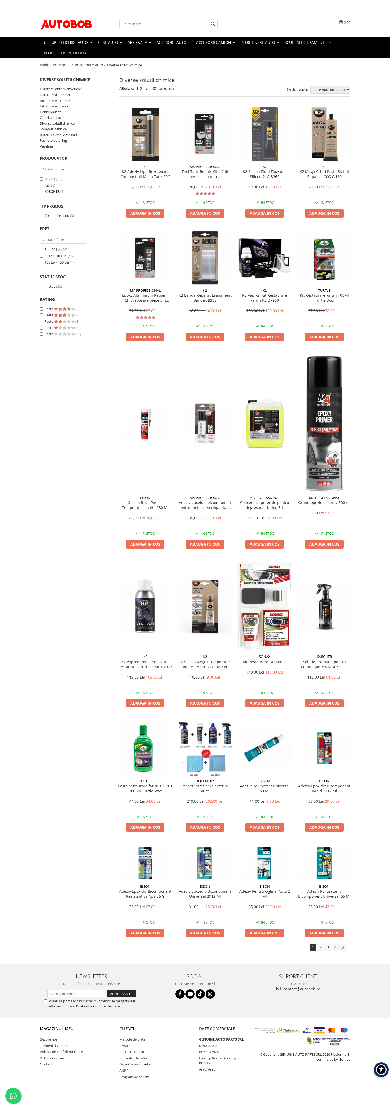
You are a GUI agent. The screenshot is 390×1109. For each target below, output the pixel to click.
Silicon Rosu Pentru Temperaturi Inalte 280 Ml (145, 505)
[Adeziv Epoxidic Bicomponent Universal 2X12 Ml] (205, 863)
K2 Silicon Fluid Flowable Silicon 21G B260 (265, 174)
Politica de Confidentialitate (98, 1006)
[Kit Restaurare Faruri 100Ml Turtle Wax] (324, 258)
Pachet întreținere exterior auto (204, 788)
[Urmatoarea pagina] (342, 947)
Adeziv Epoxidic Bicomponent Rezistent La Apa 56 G (145, 894)
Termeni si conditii (54, 1045)
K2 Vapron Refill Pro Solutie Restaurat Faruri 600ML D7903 (145, 664)
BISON (50, 178)
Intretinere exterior (55, 100)
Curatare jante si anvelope (60, 89)
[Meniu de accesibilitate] (381, 1069)
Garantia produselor (135, 1064)
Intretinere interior (54, 106)
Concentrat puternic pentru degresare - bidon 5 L (264, 505)
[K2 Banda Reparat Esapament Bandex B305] (205, 258)
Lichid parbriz (50, 112)
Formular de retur (133, 1058)
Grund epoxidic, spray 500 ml (324, 502)
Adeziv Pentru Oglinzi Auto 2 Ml (264, 894)
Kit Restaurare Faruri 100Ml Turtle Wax (324, 298)
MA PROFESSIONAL (205, 166)
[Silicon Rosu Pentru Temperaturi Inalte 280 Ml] (145, 423)
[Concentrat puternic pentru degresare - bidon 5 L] (264, 423)
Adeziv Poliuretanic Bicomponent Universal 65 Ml (324, 894)
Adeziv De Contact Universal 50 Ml (265, 788)
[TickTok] (200, 994)
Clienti (126, 1028)
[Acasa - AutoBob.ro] (66, 24)
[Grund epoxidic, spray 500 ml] (324, 424)
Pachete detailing (53, 140)
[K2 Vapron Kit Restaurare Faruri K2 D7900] (264, 258)
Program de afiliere (134, 1077)
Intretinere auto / (90, 64)
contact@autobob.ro (301, 988)
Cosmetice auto (57, 215)
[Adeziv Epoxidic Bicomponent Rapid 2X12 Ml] (324, 748)
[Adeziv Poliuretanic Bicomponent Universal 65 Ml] (324, 863)
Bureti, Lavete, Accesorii (58, 134)
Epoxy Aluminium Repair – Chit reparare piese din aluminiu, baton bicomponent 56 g (145, 298)
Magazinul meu (56, 1028)
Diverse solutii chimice (57, 123)
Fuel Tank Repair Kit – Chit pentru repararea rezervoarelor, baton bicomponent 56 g (205, 174)
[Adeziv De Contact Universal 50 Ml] (264, 748)
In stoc (50, 286)
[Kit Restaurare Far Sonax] (264, 607)
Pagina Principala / (57, 64)
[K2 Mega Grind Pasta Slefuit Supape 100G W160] (324, 134)
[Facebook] (180, 994)
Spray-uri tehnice (53, 129)
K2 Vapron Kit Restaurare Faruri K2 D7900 (264, 298)
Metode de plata (132, 1039)
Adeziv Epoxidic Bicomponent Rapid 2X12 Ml (324, 788)
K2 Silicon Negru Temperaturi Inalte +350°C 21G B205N (205, 664)
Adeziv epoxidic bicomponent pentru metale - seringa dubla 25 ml (205, 505)
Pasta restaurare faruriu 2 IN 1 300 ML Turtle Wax (145, 788)
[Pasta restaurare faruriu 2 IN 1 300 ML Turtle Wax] (145, 748)
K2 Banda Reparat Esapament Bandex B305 (205, 298)
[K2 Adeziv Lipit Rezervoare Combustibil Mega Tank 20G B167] (145, 134)
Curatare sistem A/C (55, 94)
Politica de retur (131, 1051)
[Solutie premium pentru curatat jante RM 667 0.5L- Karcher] (324, 606)
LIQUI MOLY (205, 780)
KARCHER (52, 191)
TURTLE (324, 290)
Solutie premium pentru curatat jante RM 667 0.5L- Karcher (324, 664)
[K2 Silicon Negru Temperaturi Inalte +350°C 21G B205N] (205, 606)
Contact (46, 1064)
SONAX (264, 656)
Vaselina (46, 146)
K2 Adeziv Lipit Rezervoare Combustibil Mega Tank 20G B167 (145, 174)
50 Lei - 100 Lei (56, 255)
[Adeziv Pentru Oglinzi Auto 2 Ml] (264, 863)
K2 (47, 185)
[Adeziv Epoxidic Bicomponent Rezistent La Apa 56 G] (145, 863)
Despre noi (48, 1039)
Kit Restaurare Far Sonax (265, 661)
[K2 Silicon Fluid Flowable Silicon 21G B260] (264, 134)
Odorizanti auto (52, 117)
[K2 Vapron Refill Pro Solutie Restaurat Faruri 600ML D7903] (145, 606)
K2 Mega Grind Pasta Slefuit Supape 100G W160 (324, 174)
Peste (49, 309)
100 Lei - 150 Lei (57, 262)
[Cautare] (213, 24)
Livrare (124, 1045)
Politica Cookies (52, 1058)
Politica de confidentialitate (61, 1051)
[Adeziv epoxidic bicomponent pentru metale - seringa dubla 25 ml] (205, 423)
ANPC (123, 1070)
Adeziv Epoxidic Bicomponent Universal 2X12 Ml (205, 894)
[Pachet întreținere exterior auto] (205, 748)
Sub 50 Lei (52, 249)
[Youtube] (190, 994)
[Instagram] (210, 994)
